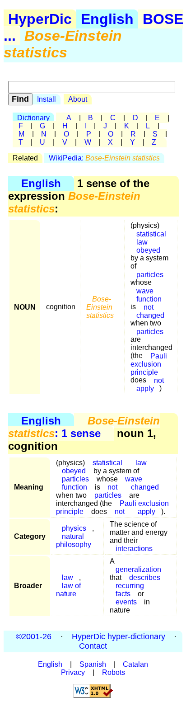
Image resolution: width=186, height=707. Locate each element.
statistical (107, 463)
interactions (134, 548)
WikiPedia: (104, 158)
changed (150, 315)
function (74, 487)
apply (145, 388)
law (141, 463)
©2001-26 (33, 636)
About (77, 99)
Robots (113, 672)
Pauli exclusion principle (148, 364)
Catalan (135, 664)
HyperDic (40, 19)
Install (46, 99)
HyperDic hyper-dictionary (118, 636)
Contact (93, 645)
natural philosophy (73, 540)
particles (149, 274)
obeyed (148, 250)
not (120, 511)
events (126, 602)
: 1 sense (84, 427)
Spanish (92, 664)
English (107, 19)
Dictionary (33, 118)
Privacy (73, 672)
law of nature (68, 590)
